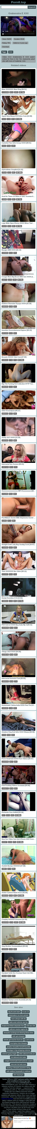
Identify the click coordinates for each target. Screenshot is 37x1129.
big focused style (14, 1012)
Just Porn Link (9, 1107)
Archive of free (22, 1109)
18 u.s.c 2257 (13, 1079)
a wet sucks (29, 1040)
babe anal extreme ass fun (18, 1022)
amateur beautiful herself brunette (18, 1047)
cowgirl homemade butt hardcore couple (19, 1061)
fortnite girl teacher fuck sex (13, 1040)
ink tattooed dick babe (18, 1057)
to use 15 (25, 1012)
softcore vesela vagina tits (18, 1029)
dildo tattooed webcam (27, 1054)
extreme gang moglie (9, 1054)
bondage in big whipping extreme (18, 1050)
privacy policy (24, 1079)
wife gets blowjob (18, 1036)
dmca (22, 1081)
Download (5, 47)
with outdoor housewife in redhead (19, 1071)
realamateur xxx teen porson (18, 1015)
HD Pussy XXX (28, 1107)
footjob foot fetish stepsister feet (13, 1026)
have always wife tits (18, 1019)
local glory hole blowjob (18, 1043)
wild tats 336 (30, 1026)
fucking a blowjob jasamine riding (18, 1068)
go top (27, 1081)
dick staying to (18, 1075)
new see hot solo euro (18, 1064)
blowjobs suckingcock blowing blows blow (18, 1033)
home (4, 1079)
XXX (10, 52)
